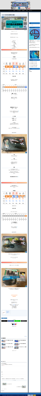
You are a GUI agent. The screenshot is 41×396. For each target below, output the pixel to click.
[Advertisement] (14, 331)
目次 (13, 40)
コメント (2, 365)
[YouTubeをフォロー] (15, 324)
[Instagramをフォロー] (14, 324)
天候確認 (15, 42)
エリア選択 (15, 43)
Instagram (14, 304)
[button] (24, 321)
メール (2, 374)
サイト (2, 376)
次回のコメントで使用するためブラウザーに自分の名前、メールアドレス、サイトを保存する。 (13, 378)
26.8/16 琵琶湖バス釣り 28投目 (33, 66)
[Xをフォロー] (12, 324)
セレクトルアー (15, 47)
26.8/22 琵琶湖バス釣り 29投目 (33, 63)
